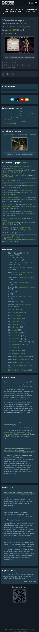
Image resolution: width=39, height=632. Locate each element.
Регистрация (32, 3)
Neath (14, 330)
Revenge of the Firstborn (20, 342)
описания (29, 471)
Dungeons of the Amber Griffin (22, 365)
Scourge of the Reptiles (27, 287)
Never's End (16, 333)
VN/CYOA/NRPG (7, 177)
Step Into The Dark (25, 297)
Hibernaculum (17, 318)
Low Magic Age (17, 321)
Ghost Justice (23, 356)
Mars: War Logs (7, 211)
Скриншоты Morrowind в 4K (11, 112)
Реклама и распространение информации (19, 629)
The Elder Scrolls (9, 63)
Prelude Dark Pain (25, 282)
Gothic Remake (7, 184)
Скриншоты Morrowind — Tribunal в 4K (15, 116)
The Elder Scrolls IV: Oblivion (12, 65)
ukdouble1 (27, 170)
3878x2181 (13, 30)
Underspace (16, 350)
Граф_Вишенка (29, 231)
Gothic (22, 184)
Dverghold (25, 460)
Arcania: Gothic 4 (7, 204)
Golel (20, 302)
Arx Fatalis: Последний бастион (12, 218)
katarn (26, 193)
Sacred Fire (16, 345)
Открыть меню (36, 3)
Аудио (33, 198)
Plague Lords (16, 339)
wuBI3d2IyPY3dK (23, 27)
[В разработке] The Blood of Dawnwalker (16, 236)
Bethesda (27, 65)
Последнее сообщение (10, 170)
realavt (26, 206)
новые (25, 163)
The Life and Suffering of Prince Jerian (14, 175)
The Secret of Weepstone (20, 370)
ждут (25, 467)
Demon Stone (7, 191)
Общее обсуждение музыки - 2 (12, 198)
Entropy (15, 315)
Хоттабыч (27, 186)
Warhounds (16, 353)
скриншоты (7, 67)
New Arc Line (16, 336)
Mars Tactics (16, 324)
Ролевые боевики (26, 191)
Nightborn (22, 362)
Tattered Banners (25, 292)
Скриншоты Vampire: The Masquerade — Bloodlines (19, 135)
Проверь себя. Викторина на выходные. (15, 166)
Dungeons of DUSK (18, 312)
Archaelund (16, 309)
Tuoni (14, 348)
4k (15, 67)
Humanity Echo (24, 359)
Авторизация (29, 3)
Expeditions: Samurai (15, 393)
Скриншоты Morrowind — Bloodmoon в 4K (16, 114)
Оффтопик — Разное (15, 168)
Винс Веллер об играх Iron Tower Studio (18, 492)
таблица (17, 250)
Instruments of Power (26, 277)
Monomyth (16, 327)
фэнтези (19, 63)
